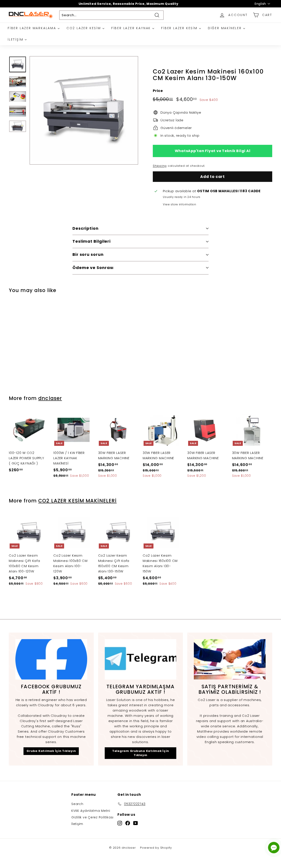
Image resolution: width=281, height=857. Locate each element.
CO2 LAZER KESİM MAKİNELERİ (77, 500)
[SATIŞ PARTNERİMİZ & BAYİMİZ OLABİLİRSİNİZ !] (230, 659)
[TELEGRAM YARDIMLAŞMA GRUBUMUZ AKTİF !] (141, 659)
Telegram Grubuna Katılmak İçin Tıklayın (140, 753)
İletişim (77, 824)
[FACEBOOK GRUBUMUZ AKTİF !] (51, 659)
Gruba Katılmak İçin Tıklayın (51, 751)
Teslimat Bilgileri (91, 241)
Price (158, 90)
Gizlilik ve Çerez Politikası (92, 817)
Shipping (160, 166)
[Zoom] (84, 110)
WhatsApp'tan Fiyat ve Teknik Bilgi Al (212, 150)
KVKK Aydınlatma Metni (90, 811)
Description (85, 228)
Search (77, 804)
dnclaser (50, 398)
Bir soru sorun (88, 254)
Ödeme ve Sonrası (92, 267)
